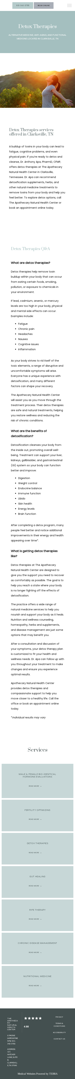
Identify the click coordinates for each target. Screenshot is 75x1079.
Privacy (59, 1017)
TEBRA (53, 1073)
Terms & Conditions (59, 1024)
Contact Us (59, 1039)
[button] (69, 5)
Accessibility (59, 1032)
